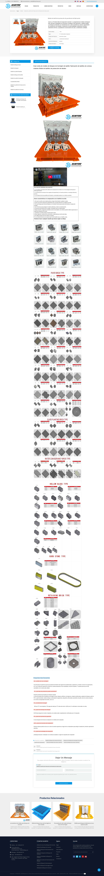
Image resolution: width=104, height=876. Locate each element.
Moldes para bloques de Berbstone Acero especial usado (84, 823)
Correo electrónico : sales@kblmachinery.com (31, 1)
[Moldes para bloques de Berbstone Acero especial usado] (84, 811)
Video (69, 6)
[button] (96, 815)
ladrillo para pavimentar (39, 742)
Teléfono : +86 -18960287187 (13, 1)
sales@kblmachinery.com (16, 848)
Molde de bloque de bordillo (17, 74)
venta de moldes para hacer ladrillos (54, 742)
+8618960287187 (20, 852)
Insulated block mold (15, 81)
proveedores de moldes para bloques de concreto (19, 823)
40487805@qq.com (24, 850)
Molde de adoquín (14, 68)
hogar (57, 845)
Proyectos (60, 6)
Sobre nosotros (48, 6)
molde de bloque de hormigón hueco (45, 865)
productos (36, 6)
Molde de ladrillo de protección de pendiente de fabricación (49, 766)
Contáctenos (89, 6)
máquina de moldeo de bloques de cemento (44, 857)
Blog (58, 873)
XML (67, 873)
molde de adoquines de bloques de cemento (44, 853)
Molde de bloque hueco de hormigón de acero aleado (41, 823)
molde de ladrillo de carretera (17, 89)
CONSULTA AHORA (54, 47)
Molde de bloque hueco (16, 64)
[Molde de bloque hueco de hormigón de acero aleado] (41, 811)
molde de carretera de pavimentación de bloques (45, 860)
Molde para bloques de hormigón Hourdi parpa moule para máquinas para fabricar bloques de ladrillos (22, 99)
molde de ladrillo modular (16, 71)
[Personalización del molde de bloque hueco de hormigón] (62, 811)
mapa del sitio (63, 873)
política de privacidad (73, 873)
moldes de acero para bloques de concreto (46, 845)
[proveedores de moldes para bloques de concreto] (19, 811)
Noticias (79, 6)
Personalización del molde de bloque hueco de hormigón (62, 823)
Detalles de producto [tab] (41, 61)
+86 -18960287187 (20, 845)
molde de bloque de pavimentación (44, 863)
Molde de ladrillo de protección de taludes (18, 85)
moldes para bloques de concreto (44, 847)
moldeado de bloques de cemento (44, 867)
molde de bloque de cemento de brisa (53, 740)
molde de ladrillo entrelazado (17, 78)
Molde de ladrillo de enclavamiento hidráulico (21, 107)
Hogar (26, 6)
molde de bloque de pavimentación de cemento (45, 850)
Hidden (21, 11)
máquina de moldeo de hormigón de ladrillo (73, 740)
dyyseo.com (17, 873)
